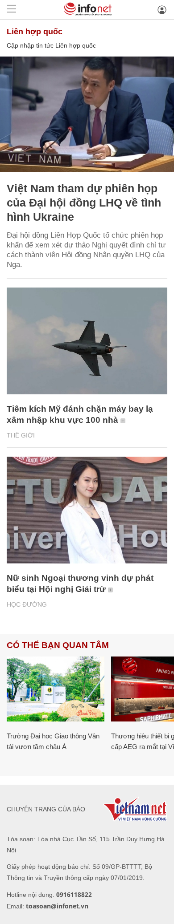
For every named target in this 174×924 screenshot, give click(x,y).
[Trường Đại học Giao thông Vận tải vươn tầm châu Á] (55, 689)
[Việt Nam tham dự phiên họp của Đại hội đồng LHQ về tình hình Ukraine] (87, 114)
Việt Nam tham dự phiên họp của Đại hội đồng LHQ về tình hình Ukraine (84, 202)
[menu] (12, 9)
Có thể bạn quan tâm (58, 645)
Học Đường (27, 604)
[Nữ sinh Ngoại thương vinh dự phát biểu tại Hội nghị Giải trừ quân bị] (87, 510)
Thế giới (21, 435)
